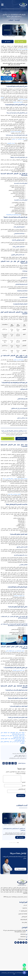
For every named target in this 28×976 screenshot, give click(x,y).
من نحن (25, 905)
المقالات (10, 20)
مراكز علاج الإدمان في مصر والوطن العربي (14, 650)
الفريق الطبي (24, 916)
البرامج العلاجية (24, 910)
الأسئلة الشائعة (23, 919)
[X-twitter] (21, 942)
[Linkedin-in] (18, 942)
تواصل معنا (24, 922)
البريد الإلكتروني (21, 789)
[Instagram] (23, 942)
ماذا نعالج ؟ (24, 908)
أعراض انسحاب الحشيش (15, 131)
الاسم (23, 785)
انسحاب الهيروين (11, 143)
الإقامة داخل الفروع (23, 913)
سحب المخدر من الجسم (19, 595)
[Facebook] (26, 942)
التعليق (23, 782)
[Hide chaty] (24, 972)
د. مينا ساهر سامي (20, 756)
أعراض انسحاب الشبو (17, 102)
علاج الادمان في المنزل (19, 359)
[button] (15, 763)
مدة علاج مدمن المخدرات (18, 670)
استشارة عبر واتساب (7, 438)
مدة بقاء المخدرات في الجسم (19, 139)
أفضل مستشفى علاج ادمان (14, 494)
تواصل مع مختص (21, 438)
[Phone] (24, 965)
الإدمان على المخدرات (22, 49)
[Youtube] (15, 942)
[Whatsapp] (24, 968)
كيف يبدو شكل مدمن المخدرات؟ (13, 214)
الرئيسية (17, 20)
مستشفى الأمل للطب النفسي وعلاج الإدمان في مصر (15, 478)
